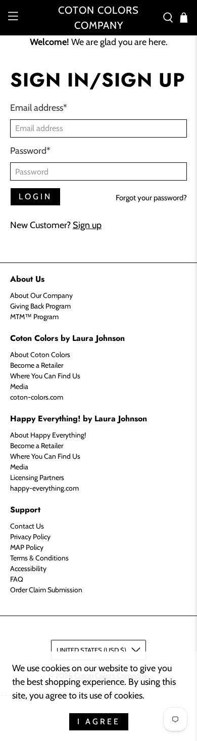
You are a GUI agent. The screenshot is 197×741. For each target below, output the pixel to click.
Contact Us (27, 526)
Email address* (38, 107)
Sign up (87, 225)
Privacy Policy (30, 536)
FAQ (16, 579)
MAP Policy (26, 547)
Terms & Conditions (39, 557)
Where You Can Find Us (45, 375)
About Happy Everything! (48, 435)
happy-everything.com (44, 488)
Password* (30, 150)
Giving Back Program (40, 306)
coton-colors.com (36, 397)
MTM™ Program (34, 316)
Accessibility (28, 568)
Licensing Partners (37, 477)
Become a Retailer (36, 365)
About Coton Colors (40, 354)
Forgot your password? (151, 197)
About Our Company (41, 295)
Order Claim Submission (46, 589)
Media (19, 386)
